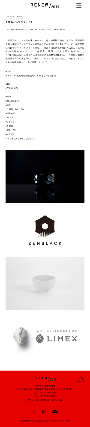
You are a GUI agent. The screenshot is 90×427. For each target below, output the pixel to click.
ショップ (49, 29)
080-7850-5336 (48, 393)
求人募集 (63, 29)
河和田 (56, 29)
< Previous (10, 17)
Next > (19, 17)
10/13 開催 (19, 29)
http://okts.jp (11, 101)
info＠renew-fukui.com (49, 400)
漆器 (36, 29)
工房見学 (42, 29)
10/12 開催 (10, 29)
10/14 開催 (29, 29)
